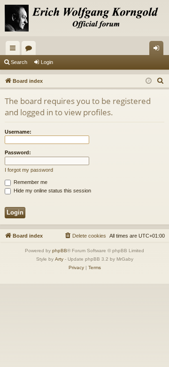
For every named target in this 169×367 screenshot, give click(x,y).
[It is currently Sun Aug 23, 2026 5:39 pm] (149, 81)
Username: (18, 132)
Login (47, 62)
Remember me (29, 182)
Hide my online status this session (51, 190)
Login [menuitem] (158, 50)
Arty (59, 259)
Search (19, 62)
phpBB (59, 250)
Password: (18, 152)
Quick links (14, 50)
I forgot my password (29, 170)
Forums (30, 50)
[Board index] (84, 18)
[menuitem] (160, 81)
